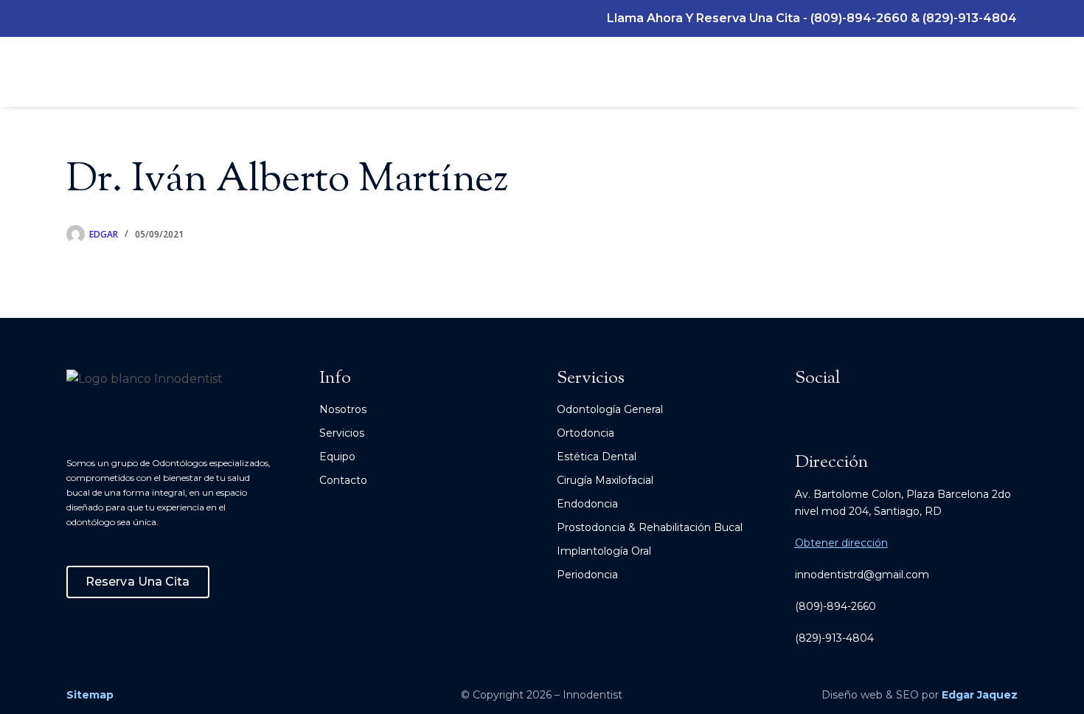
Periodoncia (587, 574)
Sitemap (90, 694)
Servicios (341, 433)
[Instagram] (73, 18)
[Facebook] (101, 18)
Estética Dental (596, 456)
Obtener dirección (841, 543)
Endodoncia (587, 503)
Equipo (337, 456)
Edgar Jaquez (980, 694)
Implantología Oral (604, 551)
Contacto (343, 480)
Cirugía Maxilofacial (605, 480)
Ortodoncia (585, 433)
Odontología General (610, 409)
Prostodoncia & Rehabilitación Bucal (650, 527)
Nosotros (342, 409)
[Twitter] (128, 18)
